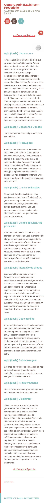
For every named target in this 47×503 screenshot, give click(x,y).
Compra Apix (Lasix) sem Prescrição (21, 6)
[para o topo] (8, 482)
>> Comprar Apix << (24, 35)
